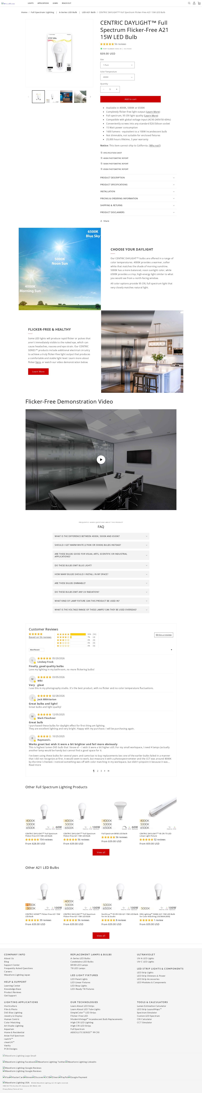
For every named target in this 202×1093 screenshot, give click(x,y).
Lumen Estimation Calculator (151, 1006)
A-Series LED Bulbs (80, 958)
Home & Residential (14, 1032)
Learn (55, 3)
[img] (45, 658)
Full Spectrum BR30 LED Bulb (114, 833)
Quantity (104, 84)
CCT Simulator (144, 1022)
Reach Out (66, 3)
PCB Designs (10, 1048)
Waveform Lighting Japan (17, 974)
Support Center (12, 965)
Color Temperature (108, 71)
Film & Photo (10, 1009)
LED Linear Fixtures (80, 982)
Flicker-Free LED (79, 1015)
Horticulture (10, 1006)
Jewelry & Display (13, 1015)
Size (102, 59)
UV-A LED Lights (145, 958)
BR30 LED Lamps (79, 965)
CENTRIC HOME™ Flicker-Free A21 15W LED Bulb (42, 915)
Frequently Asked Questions (18, 968)
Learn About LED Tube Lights (85, 1009)
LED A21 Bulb (88, 12)
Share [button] (106, 221)
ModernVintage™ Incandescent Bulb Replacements (96, 1019)
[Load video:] (101, 459)
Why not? (155, 145)
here (38, 362)
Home (24, 12)
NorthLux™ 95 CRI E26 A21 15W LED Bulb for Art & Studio (120, 915)
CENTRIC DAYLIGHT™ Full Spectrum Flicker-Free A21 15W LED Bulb (79, 834)
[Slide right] (90, 97)
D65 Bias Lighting (13, 1012)
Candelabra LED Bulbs (81, 961)
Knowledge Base (12, 989)
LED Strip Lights (145, 972)
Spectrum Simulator (147, 1012)
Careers (8, 971)
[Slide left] (28, 97)
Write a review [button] (164, 634)
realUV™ (8, 1039)
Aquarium (9, 1029)
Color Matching (12, 1022)
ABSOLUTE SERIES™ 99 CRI (84, 1032)
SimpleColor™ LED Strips (83, 1012)
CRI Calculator (144, 1019)
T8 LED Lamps (77, 968)
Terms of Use (18, 1089)
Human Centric (12, 1019)
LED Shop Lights (78, 985)
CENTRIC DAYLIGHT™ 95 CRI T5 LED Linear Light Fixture (155, 834)
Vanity (7, 1045)
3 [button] (101, 770)
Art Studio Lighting (13, 1025)
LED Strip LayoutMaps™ (149, 1009)
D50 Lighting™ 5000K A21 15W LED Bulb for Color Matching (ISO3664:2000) (157, 915)
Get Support (10, 995)
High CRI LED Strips (80, 1025)
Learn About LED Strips (82, 1006)
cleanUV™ (9, 1042)
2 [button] (97, 770)
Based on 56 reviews (40, 637)
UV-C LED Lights (145, 961)
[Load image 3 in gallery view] (66, 96)
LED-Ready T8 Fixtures (82, 989)
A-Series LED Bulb (68, 12)
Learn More (153, 111)
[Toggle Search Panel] (189, 3)
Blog (6, 961)
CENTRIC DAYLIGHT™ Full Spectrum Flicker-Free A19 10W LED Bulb (41, 834)
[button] (194, 3)
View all (101, 852)
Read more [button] (35, 764)
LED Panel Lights (79, 979)
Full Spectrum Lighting (43, 12)
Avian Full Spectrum (14, 1035)
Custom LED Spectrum (148, 1015)
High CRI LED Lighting (81, 1022)
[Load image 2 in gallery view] (52, 96)
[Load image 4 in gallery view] (80, 96)
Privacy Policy (7, 1089)
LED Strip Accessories (148, 979)
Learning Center (12, 985)
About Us (9, 958)
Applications (43, 3)
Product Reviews (12, 992)
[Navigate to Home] (11, 3)
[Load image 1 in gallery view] (38, 96)
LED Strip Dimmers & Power (151, 975)
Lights (30, 3)
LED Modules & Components (151, 982)
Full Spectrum (77, 1029)
